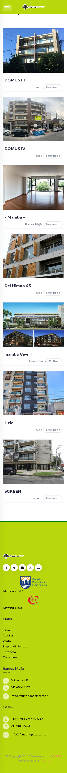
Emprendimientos (15, 646)
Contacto (9, 651)
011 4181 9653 (20, 725)
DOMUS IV (14, 148)
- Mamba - (14, 217)
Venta (7, 640)
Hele (8, 422)
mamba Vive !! (18, 354)
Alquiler (8, 635)
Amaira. (45, 760)
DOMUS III (14, 80)
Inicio (6, 630)
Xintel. (57, 756)
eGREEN (12, 491)
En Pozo (54, 361)
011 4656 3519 (20, 687)
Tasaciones (10, 657)
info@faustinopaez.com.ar (29, 695)
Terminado (52, 87)
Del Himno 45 (17, 285)
